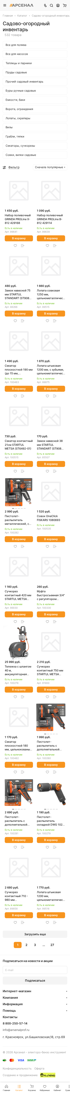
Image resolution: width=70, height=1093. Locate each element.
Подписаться (35, 980)
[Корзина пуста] (64, 5)
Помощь (9, 1010)
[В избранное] (15, 245)
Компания (10, 997)
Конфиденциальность (17, 1068)
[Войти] (57, 5)
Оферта (39, 1068)
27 (52, 945)
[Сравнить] (22, 245)
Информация (13, 1004)
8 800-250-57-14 (15, 1023)
